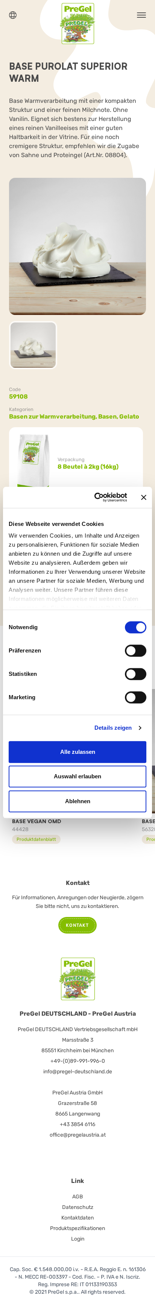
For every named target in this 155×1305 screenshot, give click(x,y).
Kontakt (77, 925)
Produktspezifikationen (77, 1228)
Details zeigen (113, 727)
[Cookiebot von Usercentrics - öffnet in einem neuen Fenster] (96, 497)
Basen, (108, 416)
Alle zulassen (77, 752)
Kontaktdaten (77, 1218)
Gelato (129, 416)
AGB (77, 1196)
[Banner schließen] (143, 497)
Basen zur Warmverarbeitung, (53, 416)
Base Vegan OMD (36, 821)
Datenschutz (77, 1207)
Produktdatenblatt (36, 839)
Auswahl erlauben (77, 776)
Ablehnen (77, 801)
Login (77, 1239)
